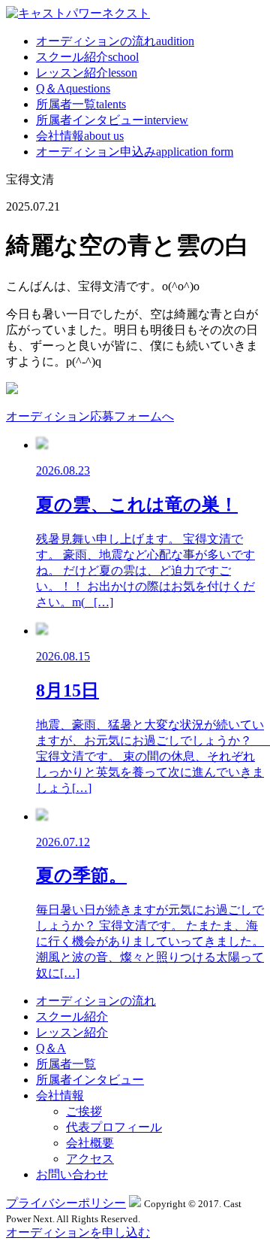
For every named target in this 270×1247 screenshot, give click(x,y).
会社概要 (90, 1142)
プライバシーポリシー (66, 1203)
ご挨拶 (84, 1111)
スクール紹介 (87, 56)
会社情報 (80, 135)
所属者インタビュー (112, 120)
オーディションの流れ (115, 41)
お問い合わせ (72, 1174)
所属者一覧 (81, 104)
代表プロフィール (114, 1127)
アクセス (90, 1158)
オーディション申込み (134, 151)
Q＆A (73, 88)
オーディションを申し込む (78, 1232)
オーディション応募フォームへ (90, 416)
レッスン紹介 (86, 72)
